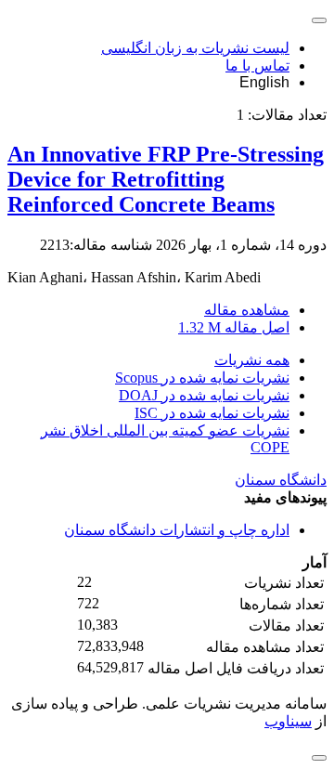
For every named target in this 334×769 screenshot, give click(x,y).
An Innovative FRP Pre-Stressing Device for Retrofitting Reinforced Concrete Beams (165, 179)
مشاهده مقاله (246, 310)
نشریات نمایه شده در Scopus (202, 377)
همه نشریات (251, 360)
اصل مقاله (233, 327)
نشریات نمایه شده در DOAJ (204, 395)
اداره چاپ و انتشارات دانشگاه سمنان (176, 530)
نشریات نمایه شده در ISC (212, 413)
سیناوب (288, 721)
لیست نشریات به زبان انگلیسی (195, 48)
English (264, 82)
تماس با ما (257, 65)
